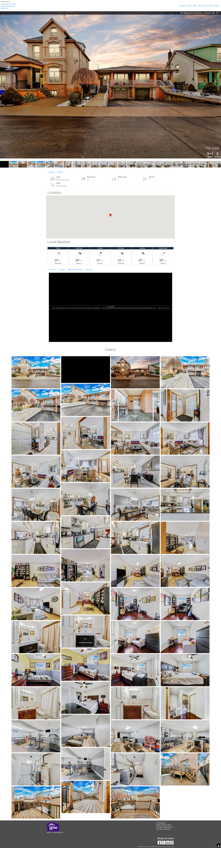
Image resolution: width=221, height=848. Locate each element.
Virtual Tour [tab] (53, 269)
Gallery (216, 6)
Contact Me (4, 8)
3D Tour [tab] (62, 269)
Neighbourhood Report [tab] (75, 269)
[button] (4, 85)
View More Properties (8, 6)
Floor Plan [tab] (89, 269)
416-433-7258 (10, 4)
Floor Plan (209, 6)
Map (194, 6)
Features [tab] (51, 172)
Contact (189, 6)
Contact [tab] (60, 172)
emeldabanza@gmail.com (164, 827)
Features (182, 6)
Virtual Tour (201, 6)
